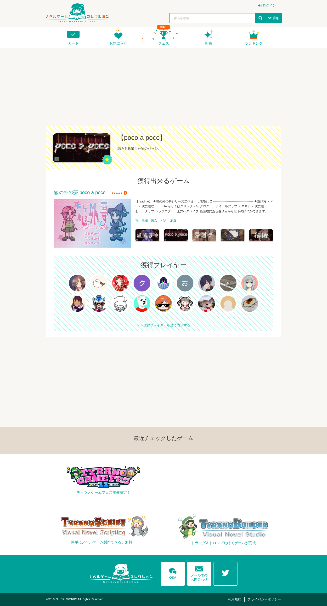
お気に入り (118, 43)
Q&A (173, 572)
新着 (208, 43)
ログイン (269, 5)
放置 (173, 220)
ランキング (254, 43)
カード (73, 43)
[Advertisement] (163, 84)
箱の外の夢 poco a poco (80, 192)
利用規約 (234, 599)
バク (164, 220)
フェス (163, 43)
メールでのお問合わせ (199, 572)
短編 (144, 220)
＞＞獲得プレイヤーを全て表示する (163, 325)
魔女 (154, 220)
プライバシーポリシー (264, 599)
